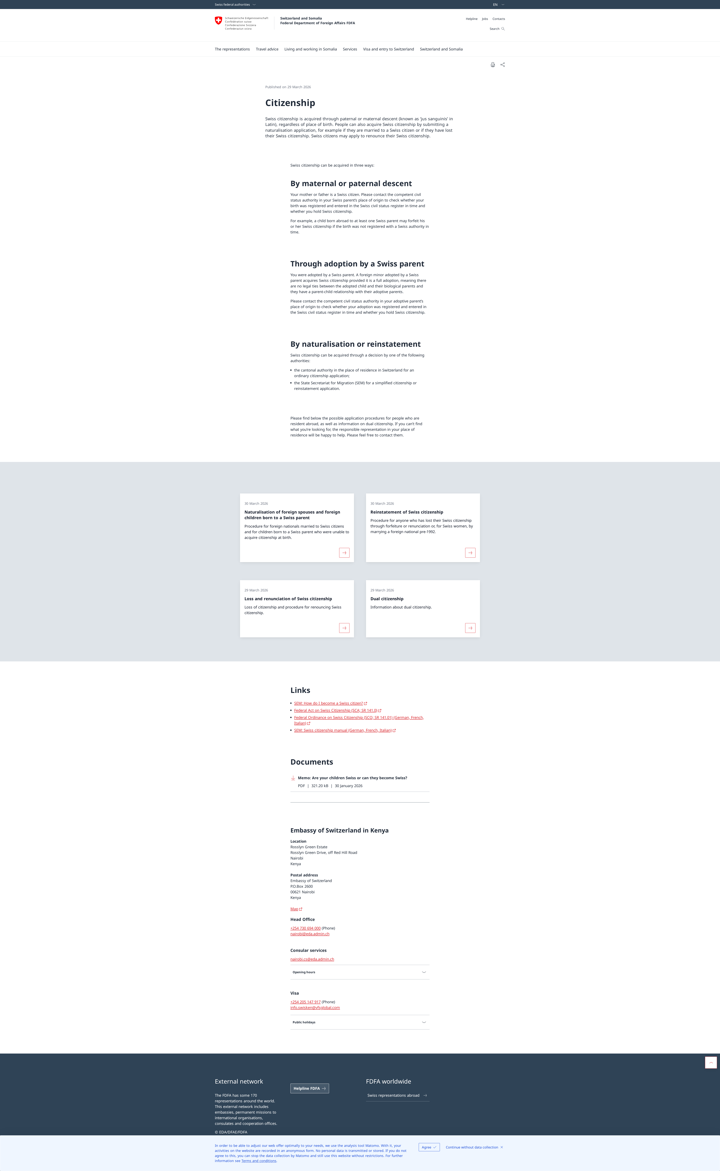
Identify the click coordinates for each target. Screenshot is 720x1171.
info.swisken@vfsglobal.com (315, 1007)
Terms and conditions (259, 1160)
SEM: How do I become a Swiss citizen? (328, 703)
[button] (267, 48)
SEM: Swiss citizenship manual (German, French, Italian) (343, 730)
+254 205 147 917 (305, 1001)
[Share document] (502, 64)
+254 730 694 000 (305, 928)
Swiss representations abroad (393, 1095)
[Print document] (493, 64)
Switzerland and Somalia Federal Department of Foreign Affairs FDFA (317, 20)
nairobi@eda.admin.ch (309, 933)
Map (294, 908)
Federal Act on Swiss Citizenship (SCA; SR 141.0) (335, 710)
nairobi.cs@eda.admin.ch (312, 959)
